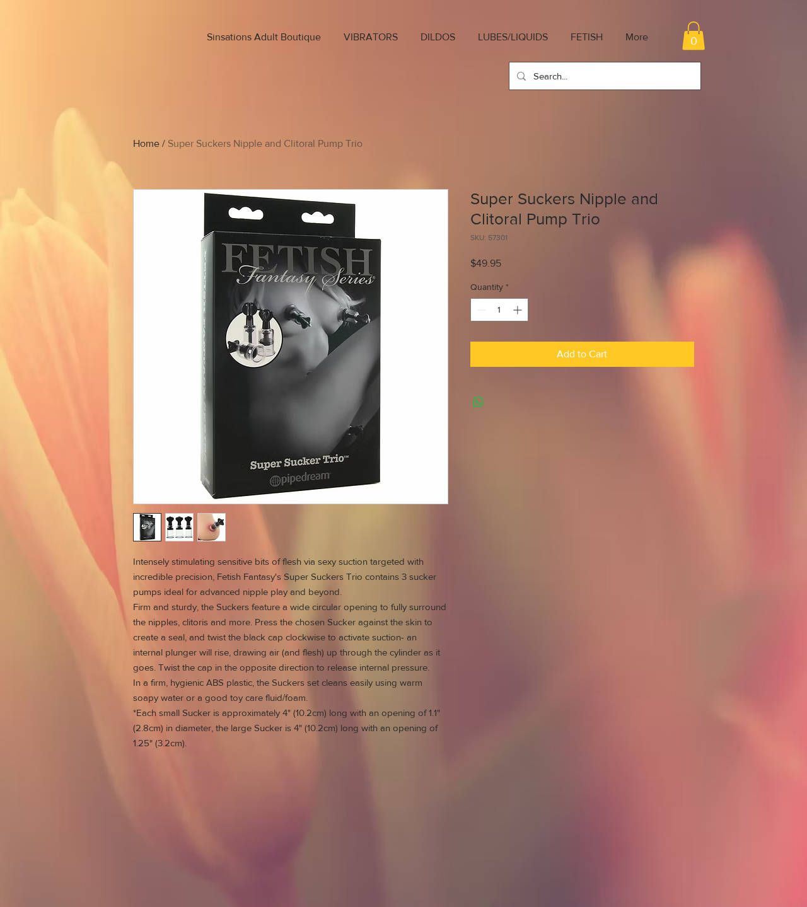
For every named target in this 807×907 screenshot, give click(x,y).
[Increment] (518, 310)
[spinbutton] (499, 310)
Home (146, 143)
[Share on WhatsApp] (478, 402)
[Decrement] (480, 310)
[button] (693, 35)
